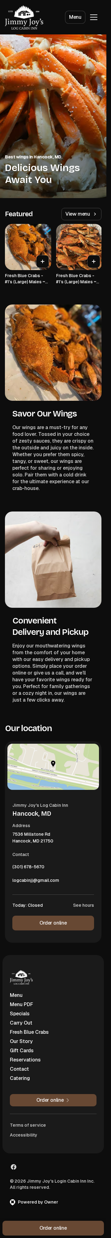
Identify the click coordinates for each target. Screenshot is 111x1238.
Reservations (25, 1060)
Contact (19, 1069)
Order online (53, 923)
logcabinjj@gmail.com (35, 882)
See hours (83, 905)
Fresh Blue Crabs (29, 1032)
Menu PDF (21, 1004)
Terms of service (28, 1125)
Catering (20, 1078)
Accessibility (23, 1135)
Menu (75, 17)
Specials (20, 1013)
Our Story (21, 1041)
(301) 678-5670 (28, 868)
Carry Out (21, 1023)
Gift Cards (22, 1050)
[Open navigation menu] (94, 17)
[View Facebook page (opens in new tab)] (13, 1167)
